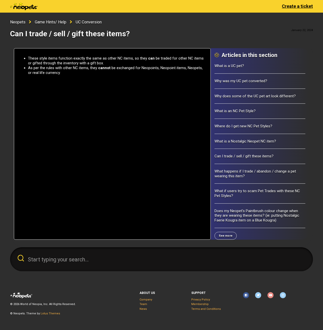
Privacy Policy (200, 299)
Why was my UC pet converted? (240, 81)
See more (225, 235)
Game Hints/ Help (50, 22)
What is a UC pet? (229, 66)
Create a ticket (297, 6)
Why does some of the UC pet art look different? (255, 96)
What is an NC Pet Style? (235, 111)
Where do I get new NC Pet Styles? (243, 126)
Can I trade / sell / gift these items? (244, 156)
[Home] (24, 6)
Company (146, 299)
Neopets (17, 22)
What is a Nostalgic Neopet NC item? (245, 141)
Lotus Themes (50, 313)
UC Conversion (89, 22)
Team (143, 304)
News (143, 309)
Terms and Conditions (206, 309)
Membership (200, 304)
